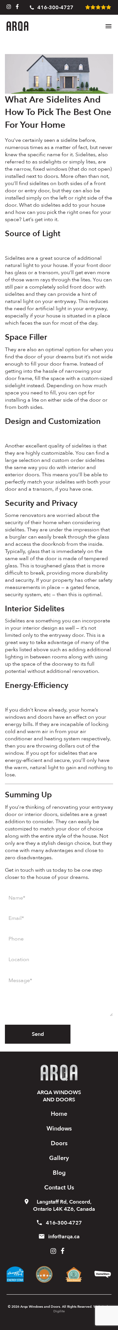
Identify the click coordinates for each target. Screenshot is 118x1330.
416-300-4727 (55, 7)
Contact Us (59, 1188)
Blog (59, 1173)
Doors (59, 1143)
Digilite (59, 1311)
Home (59, 1114)
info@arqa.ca (64, 1236)
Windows (59, 1129)
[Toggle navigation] (108, 26)
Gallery (59, 1158)
